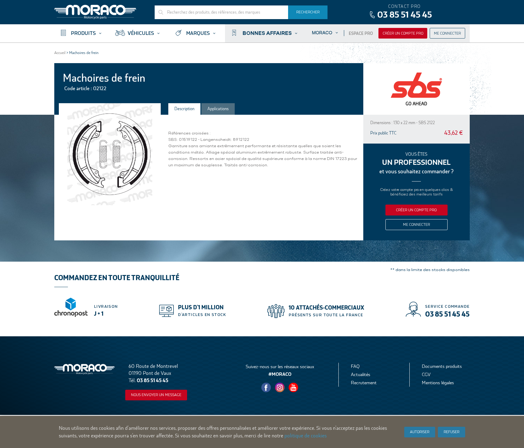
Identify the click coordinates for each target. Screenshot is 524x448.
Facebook (266, 387)
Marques (198, 33)
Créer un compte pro (403, 33)
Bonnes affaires (267, 33)
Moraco (322, 32)
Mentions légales (438, 382)
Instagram (280, 387)
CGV (426, 374)
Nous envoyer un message (156, 395)
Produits (83, 33)
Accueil (60, 52)
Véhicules (141, 33)
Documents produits (442, 366)
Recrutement (364, 382)
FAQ (355, 366)
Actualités (360, 374)
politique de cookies (305, 436)
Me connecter (447, 33)
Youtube (293, 387)
